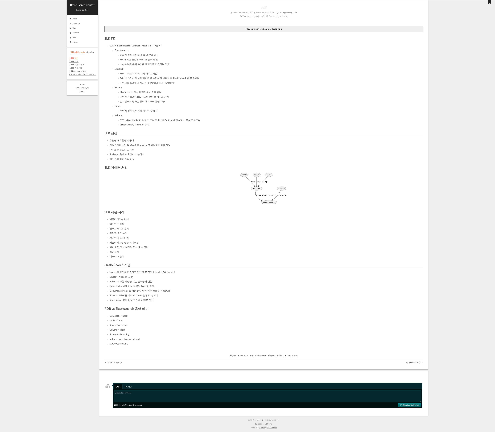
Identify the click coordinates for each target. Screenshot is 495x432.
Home (75, 19)
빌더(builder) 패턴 (413, 363)
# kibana (280, 356)
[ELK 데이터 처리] (421, 167)
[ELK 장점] (421, 133)
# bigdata (233, 356)
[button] (82, 78)
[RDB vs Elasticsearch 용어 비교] (421, 308)
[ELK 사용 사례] (421, 212)
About (75, 37)
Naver (82, 91)
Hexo (263, 428)
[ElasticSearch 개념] (421, 265)
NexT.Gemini (272, 428)
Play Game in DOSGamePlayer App (264, 29)
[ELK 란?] (421, 38)
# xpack (295, 356)
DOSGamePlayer (82, 88)
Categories (77, 23)
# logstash (271, 356)
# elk (252, 356)
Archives (76, 33)
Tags (74, 28)
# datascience (243, 356)
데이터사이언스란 (114, 363)
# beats (288, 356)
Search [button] (75, 42)
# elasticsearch (260, 356)
